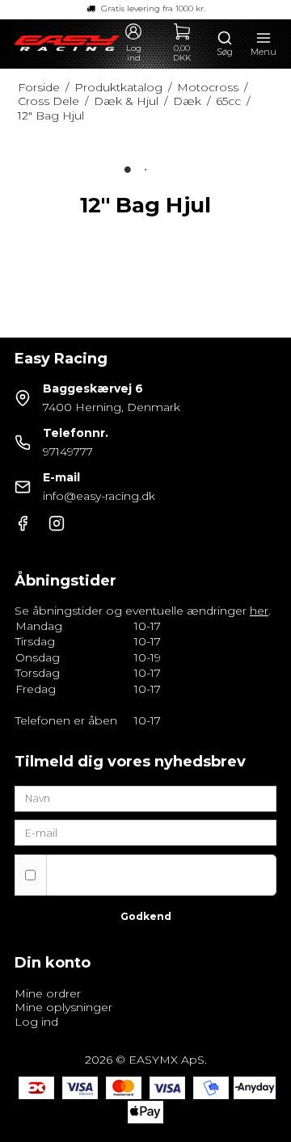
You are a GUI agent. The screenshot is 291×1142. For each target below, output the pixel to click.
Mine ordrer (48, 993)
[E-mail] (145, 832)
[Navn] (145, 797)
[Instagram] (56, 527)
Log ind (36, 1021)
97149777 (68, 451)
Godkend (145, 916)
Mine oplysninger (63, 1007)
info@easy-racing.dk (99, 496)
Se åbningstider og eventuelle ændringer (141, 610)
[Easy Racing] (67, 43)
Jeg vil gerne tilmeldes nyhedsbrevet (161, 867)
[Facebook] (23, 527)
